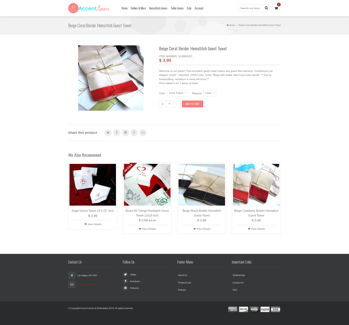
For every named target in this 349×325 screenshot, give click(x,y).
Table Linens (177, 8)
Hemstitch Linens (158, 8)
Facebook (135, 281)
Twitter (133, 274)
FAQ (235, 290)
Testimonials (239, 275)
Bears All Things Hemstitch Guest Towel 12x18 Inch (147, 213)
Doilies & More (138, 8)
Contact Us (238, 282)
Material (196, 93)
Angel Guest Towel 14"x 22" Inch (93, 210)
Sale (189, 8)
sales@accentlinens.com (89, 284)
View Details (94, 224)
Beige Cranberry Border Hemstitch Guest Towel (256, 213)
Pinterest (134, 288)
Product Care (184, 282)
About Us (182, 275)
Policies (182, 290)
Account (199, 8)
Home (125, 8)
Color (162, 93)
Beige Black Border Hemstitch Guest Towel (201, 213)
